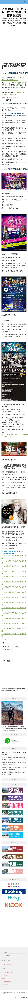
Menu (4, 2)
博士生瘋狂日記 (4, 975)
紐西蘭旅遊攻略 (4, 984)
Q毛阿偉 (3, 978)
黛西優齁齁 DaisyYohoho (7, 972)
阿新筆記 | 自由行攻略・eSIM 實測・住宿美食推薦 (14, 12)
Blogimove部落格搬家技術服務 (20, 997)
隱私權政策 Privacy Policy (6, 964)
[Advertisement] (14, 44)
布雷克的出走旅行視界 (6, 981)
